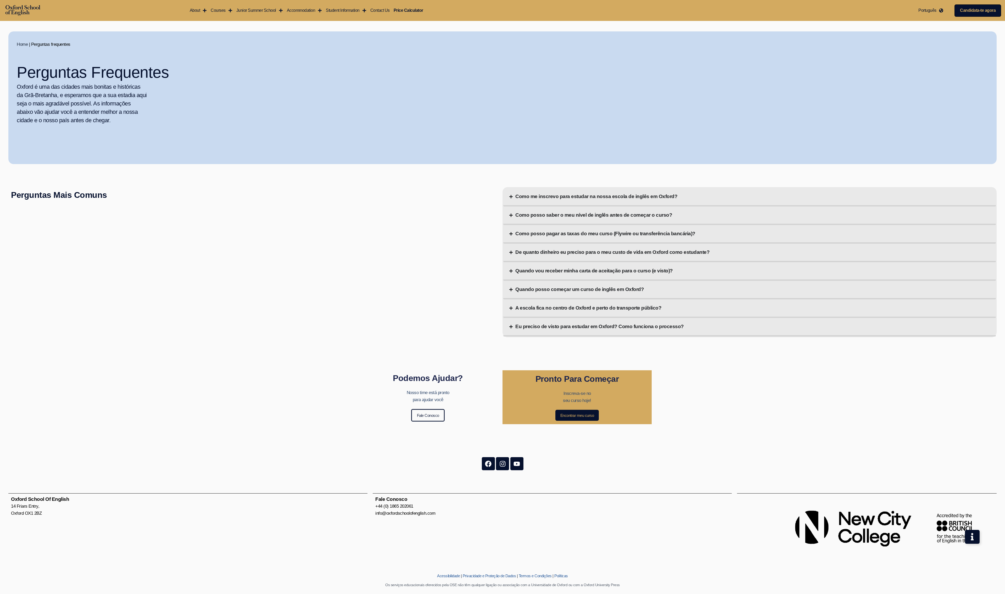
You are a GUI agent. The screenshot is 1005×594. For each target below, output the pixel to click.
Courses (218, 10)
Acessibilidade (448, 576)
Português (927, 10)
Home (22, 44)
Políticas (561, 576)
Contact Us (380, 10)
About (195, 10)
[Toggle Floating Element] (972, 537)
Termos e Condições (535, 576)
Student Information (343, 10)
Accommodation (301, 10)
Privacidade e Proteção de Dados (489, 576)
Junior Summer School (256, 10)
